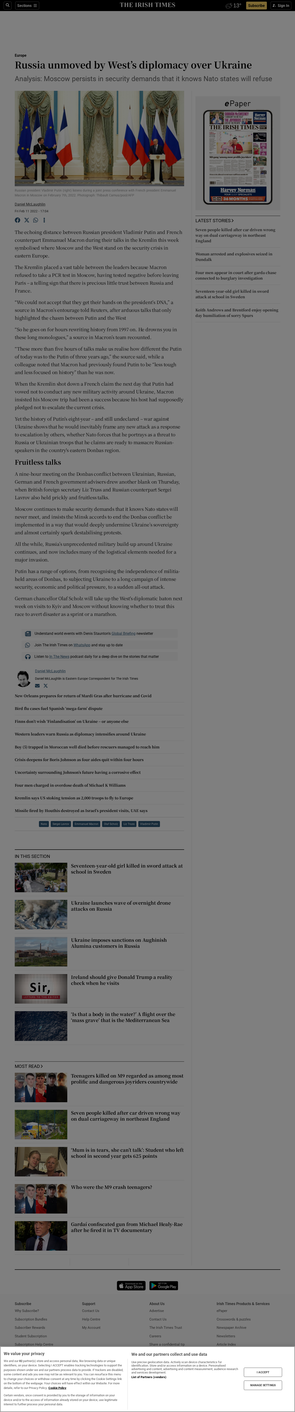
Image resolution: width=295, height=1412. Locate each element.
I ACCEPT (263, 1372)
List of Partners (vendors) (148, 1377)
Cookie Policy (57, 1388)
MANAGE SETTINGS (263, 1385)
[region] (147, 1379)
